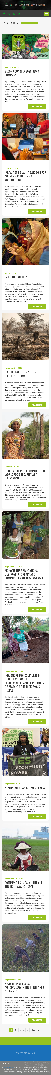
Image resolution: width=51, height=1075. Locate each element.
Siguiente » (36, 1029)
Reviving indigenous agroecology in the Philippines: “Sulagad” (24, 987)
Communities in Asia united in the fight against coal (23, 884)
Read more (37, 106)
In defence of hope (16, 277)
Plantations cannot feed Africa (25, 787)
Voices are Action (25, 1053)
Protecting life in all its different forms (20, 374)
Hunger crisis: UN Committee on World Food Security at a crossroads (25, 474)
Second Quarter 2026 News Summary (22, 73)
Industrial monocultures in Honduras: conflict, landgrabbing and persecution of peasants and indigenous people (24, 682)
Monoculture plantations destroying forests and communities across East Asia (24, 574)
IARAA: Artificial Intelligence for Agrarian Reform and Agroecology (25, 176)
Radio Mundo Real (8, 1067)
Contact (7, 1063)
